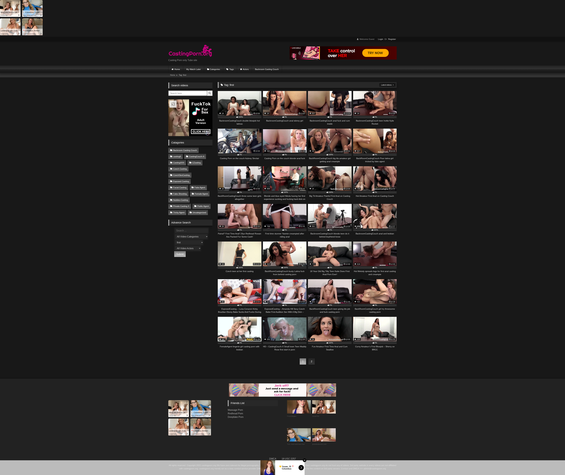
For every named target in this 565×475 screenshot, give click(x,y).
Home (177, 69)
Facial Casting (179, 187)
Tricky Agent (179, 212)
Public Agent (203, 206)
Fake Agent (200, 187)
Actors (246, 69)
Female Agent (201, 194)
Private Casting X (181, 206)
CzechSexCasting (181, 175)
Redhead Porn (235, 413)
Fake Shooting (180, 194)
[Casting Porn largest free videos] (190, 51)
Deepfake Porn (236, 417)
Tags (231, 69)
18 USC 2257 (289, 459)
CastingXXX (178, 162)
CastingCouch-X (196, 156)
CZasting (196, 162)
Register (392, 39)
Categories (215, 69)
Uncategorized (199, 212)
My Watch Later (193, 69)
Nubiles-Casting (180, 200)
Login (380, 39)
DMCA (272, 459)
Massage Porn (235, 410)
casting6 (177, 156)
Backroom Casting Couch (267, 69)
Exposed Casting (181, 181)
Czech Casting (180, 169)
